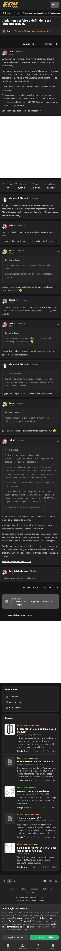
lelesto (19, 853)
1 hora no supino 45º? (29, 818)
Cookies (30, 893)
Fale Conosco (46, 889)
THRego (20, 764)
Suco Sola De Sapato (18, 571)
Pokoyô (20, 807)
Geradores (14, 696)
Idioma (12, 889)
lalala (11, 250)
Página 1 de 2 (29, 44)
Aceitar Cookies (46, 937)
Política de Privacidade (29, 889)
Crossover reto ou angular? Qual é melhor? (36, 730)
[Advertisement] (30, 147)
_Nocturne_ (21, 734)
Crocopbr (13, 300)
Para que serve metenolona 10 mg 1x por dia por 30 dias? (36, 849)
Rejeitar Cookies (15, 937)
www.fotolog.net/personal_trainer (16, 561)
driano (12, 225)
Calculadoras (15, 707)
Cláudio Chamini (23, 751)
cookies (46, 921)
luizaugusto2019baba (25, 820)
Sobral (12, 440)
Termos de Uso (19, 918)
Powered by (30, 900)
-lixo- (9, 31)
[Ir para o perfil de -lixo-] (4, 31)
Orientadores (15, 702)
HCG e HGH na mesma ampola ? (35, 761)
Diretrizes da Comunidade (20, 921)
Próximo (48, 44)
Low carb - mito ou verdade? (33, 791)
